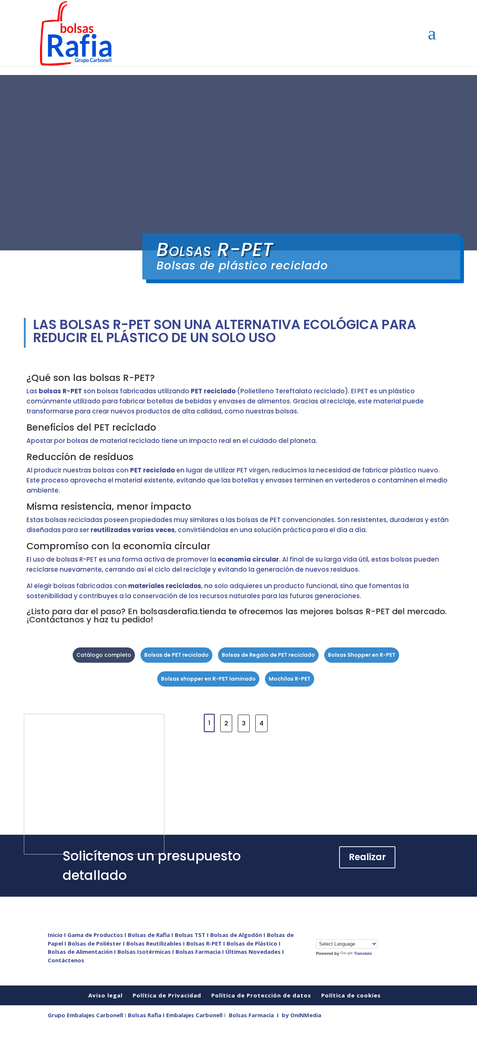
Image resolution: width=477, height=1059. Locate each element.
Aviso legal (105, 995)
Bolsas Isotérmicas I (146, 951)
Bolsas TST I (192, 934)
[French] (334, 934)
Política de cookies (351, 995)
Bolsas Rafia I (147, 1015)
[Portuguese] (356, 934)
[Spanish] (364, 934)
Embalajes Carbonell (194, 1015)
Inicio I (57, 934)
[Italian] (349, 934)
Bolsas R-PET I (206, 943)
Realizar (367, 857)
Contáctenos (66, 960)
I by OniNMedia (299, 1015)
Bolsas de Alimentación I (82, 951)
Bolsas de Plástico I (254, 943)
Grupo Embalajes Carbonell (85, 1015)
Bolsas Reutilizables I (156, 943)
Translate (363, 953)
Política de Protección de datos (261, 995)
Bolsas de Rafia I (151, 934)
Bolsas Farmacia (251, 1015)
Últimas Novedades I (254, 951)
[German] (341, 934)
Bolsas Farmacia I (200, 951)
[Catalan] (319, 934)
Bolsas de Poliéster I (97, 943)
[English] (326, 934)
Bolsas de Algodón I (238, 934)
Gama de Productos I (97, 934)
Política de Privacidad (167, 995)
